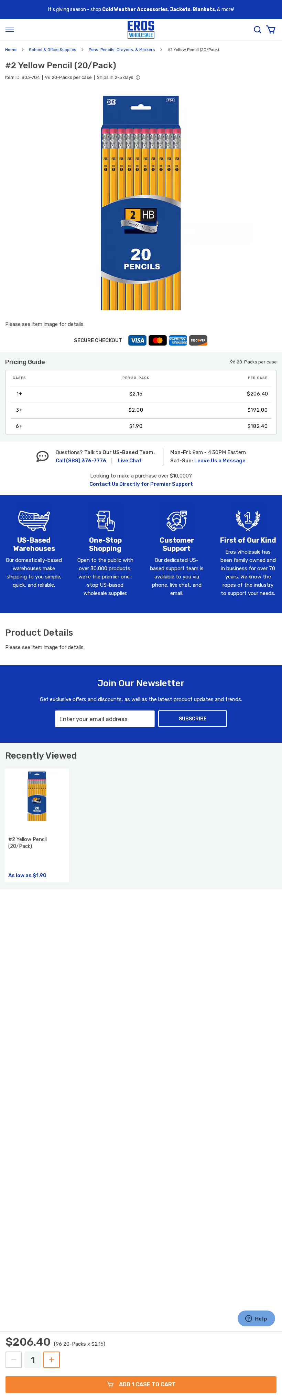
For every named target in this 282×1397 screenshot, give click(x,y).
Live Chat (130, 461)
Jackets (180, 9)
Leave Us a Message (220, 461)
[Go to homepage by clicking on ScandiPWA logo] (141, 30)
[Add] (51, 1360)
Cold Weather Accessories (135, 9)
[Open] (9, 29)
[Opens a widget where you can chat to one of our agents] (256, 1319)
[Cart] (270, 29)
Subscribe (193, 719)
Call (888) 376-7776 (81, 461)
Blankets (204, 9)
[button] (141, 203)
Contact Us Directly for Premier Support (141, 484)
